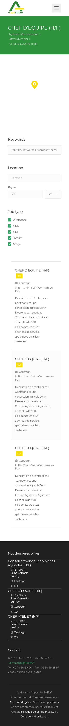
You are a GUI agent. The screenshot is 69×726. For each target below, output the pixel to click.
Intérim (17, 238)
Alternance (20, 219)
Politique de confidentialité (37, 711)
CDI (15, 232)
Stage (17, 244)
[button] (34, 85)
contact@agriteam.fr (21, 662)
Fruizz (55, 702)
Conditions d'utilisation (34, 716)
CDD (16, 226)
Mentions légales (20, 702)
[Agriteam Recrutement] (29, 7)
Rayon (12, 187)
